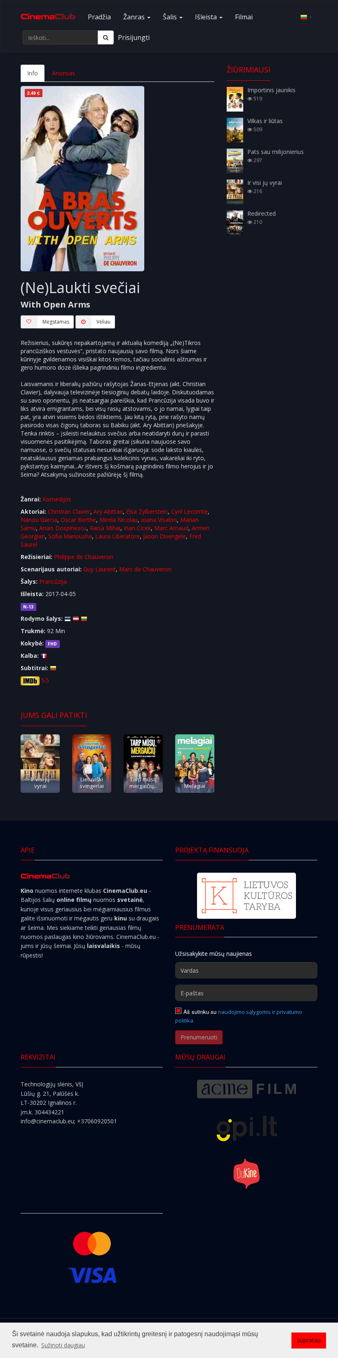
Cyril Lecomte (189, 511)
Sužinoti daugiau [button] (63, 1345)
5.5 (45, 680)
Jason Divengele (164, 536)
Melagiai (194, 786)
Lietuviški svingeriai (92, 782)
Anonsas (63, 73)
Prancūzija (53, 581)
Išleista (206, 16)
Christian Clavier (69, 511)
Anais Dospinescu (63, 528)
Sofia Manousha (70, 536)
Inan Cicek (137, 528)
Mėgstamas (55, 321)
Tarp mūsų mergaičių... (143, 782)
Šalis (170, 16)
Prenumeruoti (199, 1037)
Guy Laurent (99, 569)
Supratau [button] (309, 1340)
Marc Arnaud (171, 528)
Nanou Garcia (39, 520)
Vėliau (103, 321)
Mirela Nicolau (118, 520)
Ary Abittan (108, 511)
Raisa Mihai (105, 528)
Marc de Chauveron (145, 569)
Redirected (261, 213)
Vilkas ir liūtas (265, 121)
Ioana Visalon (159, 520)
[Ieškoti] (106, 37)
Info (32, 73)
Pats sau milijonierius (275, 152)
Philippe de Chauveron (83, 557)
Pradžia (99, 16)
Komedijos (56, 499)
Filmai (244, 16)
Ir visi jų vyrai (40, 782)
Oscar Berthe (78, 520)
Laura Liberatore (117, 536)
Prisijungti (134, 37)
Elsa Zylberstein (147, 511)
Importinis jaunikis (271, 90)
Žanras (134, 16)
